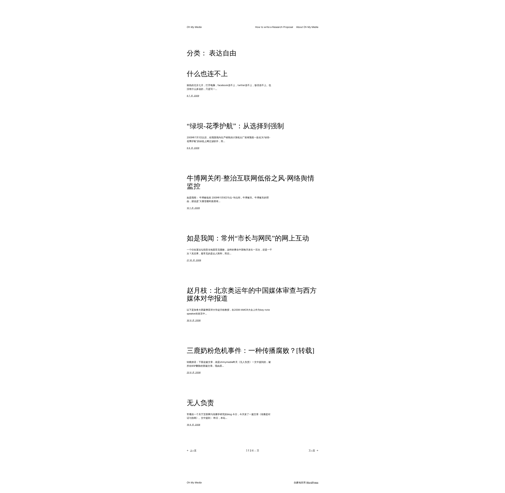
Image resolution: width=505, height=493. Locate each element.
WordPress (312, 482)
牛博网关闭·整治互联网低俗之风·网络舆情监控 (250, 182)
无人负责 (200, 403)
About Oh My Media (307, 27)
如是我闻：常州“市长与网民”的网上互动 (248, 238)
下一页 (313, 450)
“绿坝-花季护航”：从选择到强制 (235, 126)
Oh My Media (194, 27)
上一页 (191, 450)
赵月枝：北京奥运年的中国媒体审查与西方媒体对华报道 (252, 294)
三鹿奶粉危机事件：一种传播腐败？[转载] (250, 350)
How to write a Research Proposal (274, 27)
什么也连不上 (207, 73)
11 (258, 450)
